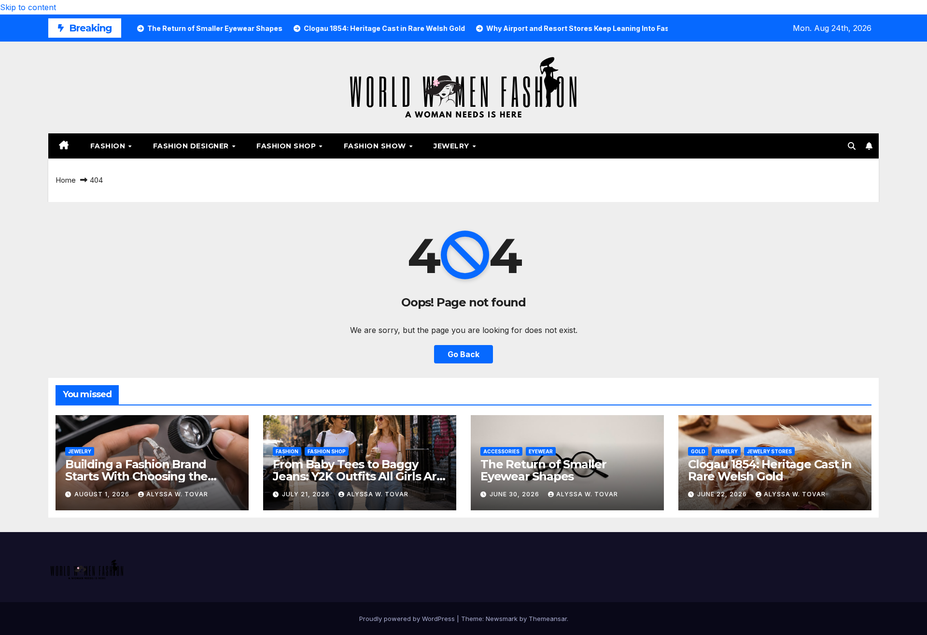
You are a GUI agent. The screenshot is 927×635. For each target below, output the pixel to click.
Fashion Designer (192, 146)
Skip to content (28, 7)
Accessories (501, 451)
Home (66, 180)
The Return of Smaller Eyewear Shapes (543, 470)
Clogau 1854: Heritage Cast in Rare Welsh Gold (770, 470)
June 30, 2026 (515, 494)
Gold (698, 451)
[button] (852, 146)
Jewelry (452, 146)
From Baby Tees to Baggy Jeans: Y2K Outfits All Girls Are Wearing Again (358, 476)
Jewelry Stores (769, 451)
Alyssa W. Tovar (177, 494)
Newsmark (502, 618)
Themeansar (548, 618)
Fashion (108, 146)
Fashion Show (376, 146)
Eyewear (541, 451)
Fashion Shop (287, 146)
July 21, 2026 (307, 494)
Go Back (463, 354)
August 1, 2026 (102, 494)
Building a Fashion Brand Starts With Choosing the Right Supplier (136, 476)
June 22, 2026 (723, 494)
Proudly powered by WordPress (408, 618)
